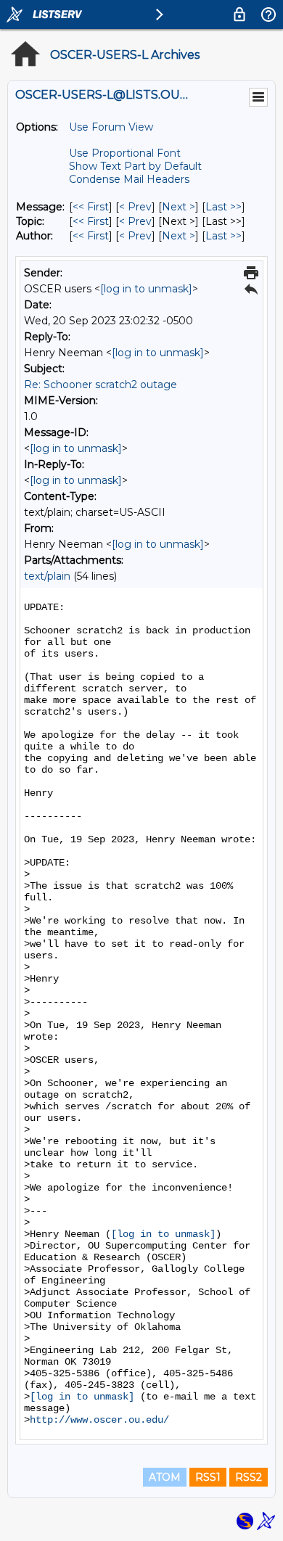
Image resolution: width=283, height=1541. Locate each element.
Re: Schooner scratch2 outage (100, 384)
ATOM (165, 1477)
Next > (178, 206)
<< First (91, 206)
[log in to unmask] (146, 288)
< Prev (135, 206)
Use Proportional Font (125, 153)
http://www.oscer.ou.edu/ (99, 1420)
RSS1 (208, 1477)
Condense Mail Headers (129, 179)
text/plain (47, 576)
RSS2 (248, 1477)
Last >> (223, 206)
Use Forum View (111, 126)
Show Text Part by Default (135, 166)
